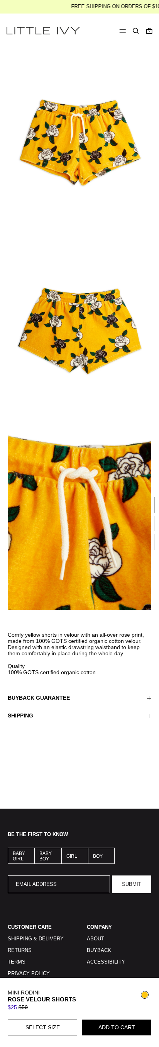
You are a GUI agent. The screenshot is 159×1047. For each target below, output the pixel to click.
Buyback (99, 950)
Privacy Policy (29, 973)
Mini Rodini (24, 992)
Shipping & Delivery (36, 939)
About (95, 939)
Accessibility (106, 962)
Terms (16, 962)
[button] (135, 31)
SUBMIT (131, 884)
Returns (20, 950)
